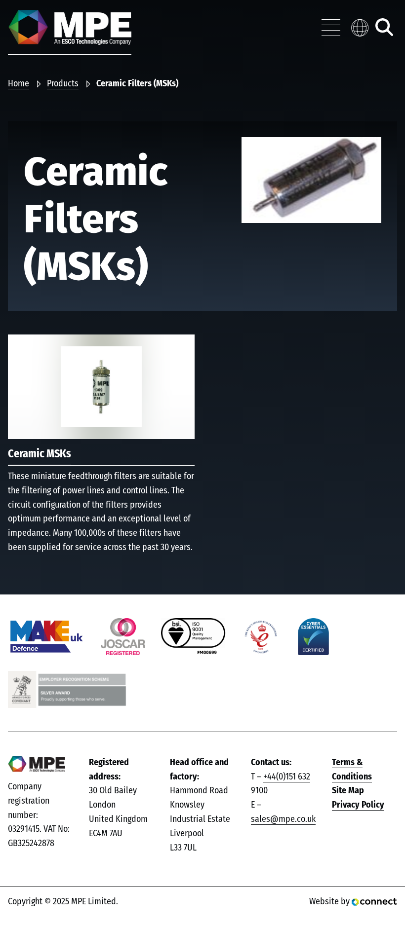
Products (63, 83)
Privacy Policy (358, 805)
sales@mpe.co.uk (283, 819)
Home (18, 83)
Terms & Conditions (352, 769)
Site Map (348, 790)
